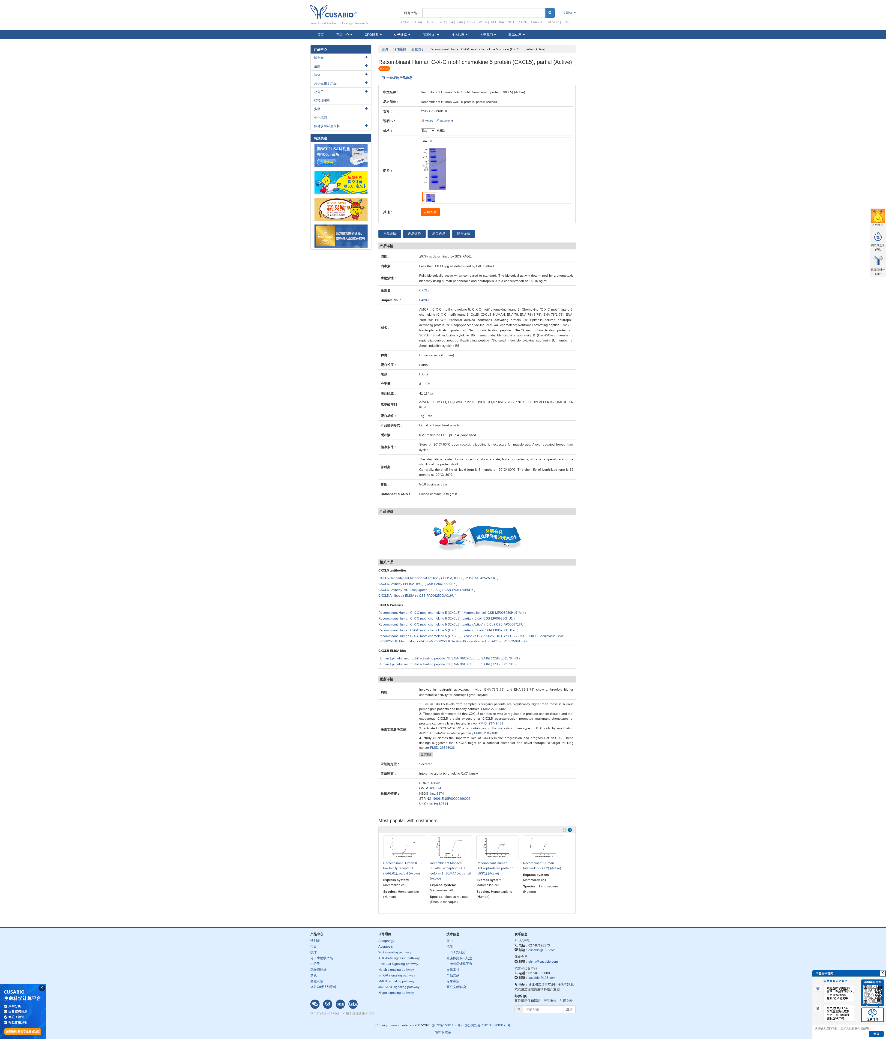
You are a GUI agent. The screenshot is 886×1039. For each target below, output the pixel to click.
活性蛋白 (399, 49)
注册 (569, 1009)
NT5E (511, 22)
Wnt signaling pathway (394, 952)
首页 (320, 34)
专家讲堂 (452, 981)
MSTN (483, 22)
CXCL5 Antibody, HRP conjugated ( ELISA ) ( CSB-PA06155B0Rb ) (426, 590)
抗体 (317, 75)
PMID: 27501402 (493, 709)
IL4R (460, 22)
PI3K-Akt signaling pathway (398, 964)
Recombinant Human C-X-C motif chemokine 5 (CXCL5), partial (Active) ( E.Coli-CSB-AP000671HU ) (452, 624)
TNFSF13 (552, 22)
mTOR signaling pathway (396, 975)
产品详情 (389, 234)
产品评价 (414, 234)
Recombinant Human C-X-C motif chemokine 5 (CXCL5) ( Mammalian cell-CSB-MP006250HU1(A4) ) (452, 612)
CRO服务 (372, 34)
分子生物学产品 (325, 83)
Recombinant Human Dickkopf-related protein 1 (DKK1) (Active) (495, 868)
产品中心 (343, 34)
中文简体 (566, 13)
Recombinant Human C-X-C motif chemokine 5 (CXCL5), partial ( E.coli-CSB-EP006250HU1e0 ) (448, 630)
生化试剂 (320, 117)
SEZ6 (523, 22)
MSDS (429, 121)
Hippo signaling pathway (396, 992)
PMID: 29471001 (486, 733)
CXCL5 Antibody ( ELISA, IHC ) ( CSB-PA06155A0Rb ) (418, 584)
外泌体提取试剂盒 (459, 958)
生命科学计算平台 (459, 964)
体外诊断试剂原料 (327, 126)
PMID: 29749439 (491, 723)
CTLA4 (417, 22)
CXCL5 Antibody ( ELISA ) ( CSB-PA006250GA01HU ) (417, 595)
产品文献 (452, 975)
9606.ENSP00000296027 (451, 798)
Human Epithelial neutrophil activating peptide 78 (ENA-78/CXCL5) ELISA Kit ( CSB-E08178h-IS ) (449, 658)
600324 (435, 788)
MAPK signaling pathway (396, 981)
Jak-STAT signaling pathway (398, 987)
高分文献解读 (456, 987)
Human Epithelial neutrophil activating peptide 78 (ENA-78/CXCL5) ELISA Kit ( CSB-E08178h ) (447, 664)
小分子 (319, 92)
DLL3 (429, 22)
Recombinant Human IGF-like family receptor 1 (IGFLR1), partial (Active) (402, 868)
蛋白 (317, 66)
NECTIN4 (497, 22)
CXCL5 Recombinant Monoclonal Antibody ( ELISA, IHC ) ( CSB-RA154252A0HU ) (438, 578)
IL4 (451, 22)
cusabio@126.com (542, 977)
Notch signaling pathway (396, 969)
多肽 (317, 109)
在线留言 (430, 212)
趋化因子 (417, 49)
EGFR (441, 22)
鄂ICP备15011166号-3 (447, 1025)
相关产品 (438, 234)
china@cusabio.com (543, 961)
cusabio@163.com (542, 950)
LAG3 (471, 22)
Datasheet (446, 121)
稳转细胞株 (322, 100)
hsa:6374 (437, 793)
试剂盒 (319, 58)
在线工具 (452, 969)
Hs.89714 (441, 803)
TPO (566, 22)
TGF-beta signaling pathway (399, 958)
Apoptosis (385, 946)
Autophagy (386, 941)
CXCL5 (424, 290)
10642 (435, 783)
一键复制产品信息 (399, 78)
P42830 (425, 300)
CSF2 (405, 22)
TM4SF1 (536, 22)
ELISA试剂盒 (455, 952)
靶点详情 (463, 234)
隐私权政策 (443, 1032)
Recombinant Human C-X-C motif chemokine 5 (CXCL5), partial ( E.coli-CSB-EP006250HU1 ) (446, 618)
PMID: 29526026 (442, 747)
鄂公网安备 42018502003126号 (487, 1025)
